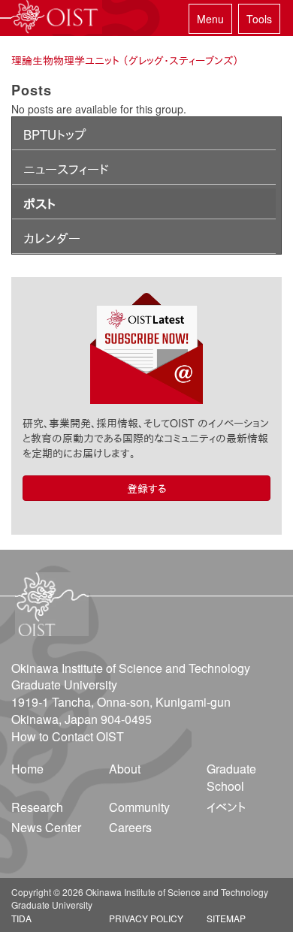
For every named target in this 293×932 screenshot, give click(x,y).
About (124, 768)
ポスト (39, 204)
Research (37, 807)
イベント (226, 807)
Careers (130, 827)
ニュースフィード (66, 169)
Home (27, 768)
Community (139, 807)
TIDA (21, 918)
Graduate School (231, 777)
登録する (147, 488)
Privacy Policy (146, 918)
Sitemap (226, 918)
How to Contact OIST (67, 736)
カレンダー (51, 238)
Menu (210, 18)
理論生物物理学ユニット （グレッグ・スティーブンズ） (125, 60)
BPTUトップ (54, 134)
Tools (259, 18)
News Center (46, 827)
